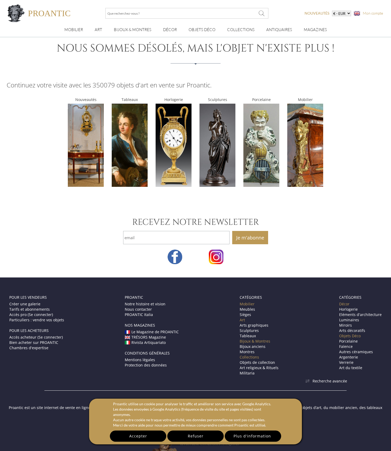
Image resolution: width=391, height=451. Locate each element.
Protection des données (146, 365)
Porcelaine (261, 99)
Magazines (315, 29)
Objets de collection (257, 362)
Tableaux (130, 99)
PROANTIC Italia (139, 314)
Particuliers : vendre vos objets (36, 319)
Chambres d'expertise (28, 347)
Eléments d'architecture (360, 314)
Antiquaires (279, 29)
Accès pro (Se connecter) (31, 314)
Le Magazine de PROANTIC (155, 331)
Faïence (346, 346)
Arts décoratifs (352, 330)
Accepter (138, 436)
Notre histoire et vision (145, 303)
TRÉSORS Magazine (148, 337)
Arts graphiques (254, 325)
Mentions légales (140, 359)
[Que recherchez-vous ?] (262, 13)
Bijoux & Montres (255, 341)
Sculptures (217, 99)
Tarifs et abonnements (29, 309)
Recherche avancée (330, 380)
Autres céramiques (356, 351)
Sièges (245, 314)
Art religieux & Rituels (259, 367)
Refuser (195, 436)
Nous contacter (138, 309)
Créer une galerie (24, 303)
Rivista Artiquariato (148, 342)
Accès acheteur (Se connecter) (36, 337)
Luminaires (349, 319)
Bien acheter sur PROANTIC (33, 342)
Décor (170, 29)
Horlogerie (173, 99)
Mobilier (73, 29)
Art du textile (350, 367)
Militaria (247, 373)
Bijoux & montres (132, 29)
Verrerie (346, 362)
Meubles (247, 309)
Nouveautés (86, 99)
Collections (241, 29)
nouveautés (317, 13)
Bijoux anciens (252, 346)
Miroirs (345, 325)
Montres (247, 351)
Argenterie (348, 357)
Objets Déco (202, 29)
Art (98, 29)
